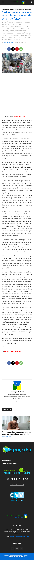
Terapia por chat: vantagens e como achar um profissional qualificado (16, 433)
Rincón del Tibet (19, 116)
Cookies (7, 555)
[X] (13, 49)
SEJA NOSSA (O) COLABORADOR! (17, 557)
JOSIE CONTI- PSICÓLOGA (9, 463)
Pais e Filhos (28, 9)
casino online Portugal (17, 485)
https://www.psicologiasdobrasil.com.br (17, 394)
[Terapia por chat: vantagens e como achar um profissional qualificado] (17, 417)
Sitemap (26, 555)
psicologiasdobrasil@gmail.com (19, 536)
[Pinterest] (17, 49)
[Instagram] (17, 548)
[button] (3, 2)
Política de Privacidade (16, 555)
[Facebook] (9, 49)
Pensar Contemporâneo (12, 351)
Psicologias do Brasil (8, 42)
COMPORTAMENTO (6, 9)
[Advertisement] (17, 94)
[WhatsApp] (21, 49)
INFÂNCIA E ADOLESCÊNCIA (18, 9)
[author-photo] (17, 389)
